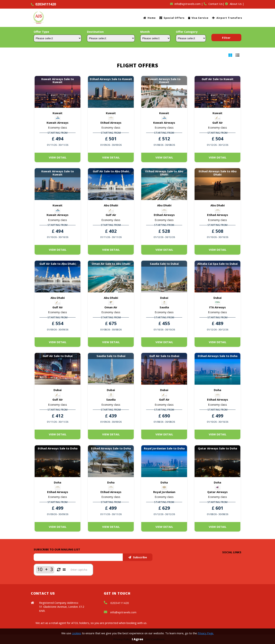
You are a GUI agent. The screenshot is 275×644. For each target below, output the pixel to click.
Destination (95, 31)
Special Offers (174, 17)
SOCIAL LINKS (231, 552)
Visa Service (200, 17)
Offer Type (41, 31)
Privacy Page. (206, 633)
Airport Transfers (229, 17)
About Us (236, 4)
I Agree (137, 639)
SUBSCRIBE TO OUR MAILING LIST (57, 549)
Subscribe (140, 557)
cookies (76, 633)
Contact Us (215, 4)
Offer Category (187, 31)
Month (145, 31)
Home (152, 17)
